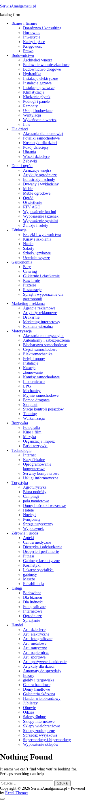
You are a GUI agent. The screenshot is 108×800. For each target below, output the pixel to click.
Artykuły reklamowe (40, 313)
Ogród (28, 198)
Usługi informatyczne (40, 478)
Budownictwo (23, 55)
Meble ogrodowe (36, 193)
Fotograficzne (34, 607)
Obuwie (29, 708)
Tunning (30, 414)
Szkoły (28, 248)
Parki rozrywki (35, 446)
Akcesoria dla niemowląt (43, 133)
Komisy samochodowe (41, 377)
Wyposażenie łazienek (40, 216)
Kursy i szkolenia (37, 239)
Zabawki (30, 161)
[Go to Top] (2, 799)
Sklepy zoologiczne (39, 731)
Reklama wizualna (38, 326)
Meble (28, 189)
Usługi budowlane (37, 111)
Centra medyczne (37, 542)
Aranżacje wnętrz (37, 170)
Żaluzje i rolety (35, 225)
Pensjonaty (32, 519)
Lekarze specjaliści (38, 570)
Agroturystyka (34, 487)
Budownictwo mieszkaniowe (46, 65)
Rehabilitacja (33, 584)
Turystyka (20, 483)
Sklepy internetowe (38, 721)
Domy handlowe (36, 689)
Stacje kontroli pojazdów (43, 409)
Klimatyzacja (33, 92)
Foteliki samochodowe (41, 138)
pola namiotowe (36, 501)
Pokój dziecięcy (36, 147)
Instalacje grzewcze (38, 88)
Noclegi (29, 515)
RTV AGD (31, 207)
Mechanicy (32, 391)
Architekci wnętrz (37, 60)
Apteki (28, 538)
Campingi (31, 496)
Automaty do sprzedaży (42, 671)
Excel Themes (16, 793)
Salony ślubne (34, 717)
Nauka (28, 244)
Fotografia (31, 427)
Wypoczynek (33, 528)
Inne (26, 124)
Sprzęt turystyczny (38, 524)
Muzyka (29, 437)
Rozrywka (20, 423)
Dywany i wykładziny (41, 184)
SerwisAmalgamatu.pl (18, 6)
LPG (27, 386)
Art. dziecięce (34, 629)
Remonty (30, 106)
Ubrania (29, 152)
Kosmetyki (32, 565)
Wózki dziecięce (36, 156)
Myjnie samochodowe (40, 395)
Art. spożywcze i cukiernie (45, 662)
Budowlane (32, 593)
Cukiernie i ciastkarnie (41, 276)
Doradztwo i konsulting (42, 28)
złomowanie (33, 372)
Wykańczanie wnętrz (39, 120)
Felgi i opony (34, 359)
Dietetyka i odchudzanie (42, 547)
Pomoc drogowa (36, 400)
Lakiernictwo (34, 381)
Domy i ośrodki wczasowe (44, 505)
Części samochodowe (40, 349)
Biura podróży (34, 492)
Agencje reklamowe (39, 308)
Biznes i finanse (24, 23)
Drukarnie (31, 317)
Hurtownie (31, 32)
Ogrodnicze (32, 616)
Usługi (17, 588)
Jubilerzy (30, 703)
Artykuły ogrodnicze (40, 175)
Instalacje (30, 363)
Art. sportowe (34, 657)
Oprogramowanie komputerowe (37, 466)
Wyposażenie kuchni (39, 212)
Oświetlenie (32, 202)
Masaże (29, 579)
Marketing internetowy (41, 322)
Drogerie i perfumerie (41, 551)
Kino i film (32, 432)
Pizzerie (29, 285)
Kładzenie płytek (36, 97)
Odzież (28, 712)
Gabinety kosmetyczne (41, 561)
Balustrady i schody (39, 179)
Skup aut (30, 404)
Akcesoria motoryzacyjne (43, 336)
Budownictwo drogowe (42, 69)
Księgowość (32, 46)
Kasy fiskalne (34, 460)
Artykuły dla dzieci (38, 666)
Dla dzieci (20, 129)
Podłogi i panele (36, 101)
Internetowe (32, 611)
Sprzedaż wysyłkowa (40, 735)
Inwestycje (31, 37)
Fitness (28, 556)
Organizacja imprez (39, 441)
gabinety (30, 574)
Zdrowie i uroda (25, 533)
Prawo (28, 51)
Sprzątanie (31, 620)
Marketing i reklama (28, 303)
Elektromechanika (37, 354)
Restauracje (32, 290)
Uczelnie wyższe (36, 257)
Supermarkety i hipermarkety (47, 740)
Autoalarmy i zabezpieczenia (46, 340)
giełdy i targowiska (38, 680)
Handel (17, 625)
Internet (29, 455)
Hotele (28, 510)
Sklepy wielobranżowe (41, 726)
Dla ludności (33, 602)
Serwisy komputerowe (41, 473)
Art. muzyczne (35, 648)
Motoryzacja (22, 331)
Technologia (21, 450)
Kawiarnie (31, 280)
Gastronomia (22, 262)
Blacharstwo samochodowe (45, 345)
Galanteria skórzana (39, 694)
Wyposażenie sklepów (40, 744)
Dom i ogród (22, 166)
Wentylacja (32, 115)
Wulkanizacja (34, 418)
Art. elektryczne (36, 634)
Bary (27, 267)
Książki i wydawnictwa (42, 235)
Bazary (28, 675)
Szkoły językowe (37, 253)
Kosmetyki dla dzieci (40, 143)
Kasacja (29, 368)
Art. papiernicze (36, 652)
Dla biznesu (32, 597)
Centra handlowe (36, 685)
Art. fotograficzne (37, 639)
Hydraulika (32, 74)
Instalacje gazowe (37, 83)
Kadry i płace (34, 42)
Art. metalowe (34, 643)
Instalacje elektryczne (40, 78)
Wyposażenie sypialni (40, 221)
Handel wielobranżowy (41, 698)
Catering (30, 271)
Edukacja (19, 230)
